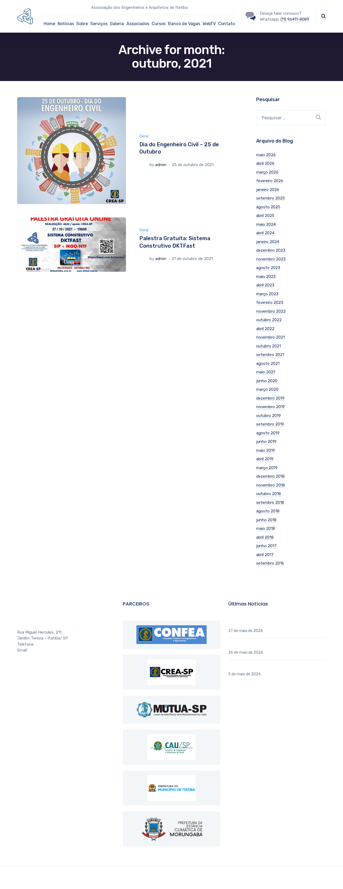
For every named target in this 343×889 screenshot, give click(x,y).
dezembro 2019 (270, 398)
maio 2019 (265, 450)
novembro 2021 (270, 337)
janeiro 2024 (267, 241)
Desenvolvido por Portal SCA (224, 877)
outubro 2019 (268, 415)
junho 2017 (266, 545)
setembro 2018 (270, 502)
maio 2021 (265, 372)
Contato (226, 23)
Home (49, 23)
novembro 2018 (270, 485)
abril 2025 (265, 215)
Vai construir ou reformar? (252, 666)
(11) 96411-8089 (295, 19)
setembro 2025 (270, 198)
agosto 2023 (268, 267)
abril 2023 (265, 285)
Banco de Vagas (184, 23)
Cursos (159, 23)
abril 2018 (265, 537)
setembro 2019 (270, 424)
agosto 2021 (267, 363)
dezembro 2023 (270, 250)
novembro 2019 (270, 406)
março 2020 (267, 389)
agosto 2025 (268, 207)
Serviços (98, 23)
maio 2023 (266, 276)
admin (160, 164)
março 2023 (267, 294)
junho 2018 (266, 520)
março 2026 (267, 172)
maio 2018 (265, 528)
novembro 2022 (271, 311)
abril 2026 (265, 163)
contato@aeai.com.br (48, 650)
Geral (143, 136)
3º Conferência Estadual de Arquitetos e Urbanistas (276, 645)
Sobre (82, 23)
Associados (137, 23)
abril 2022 (265, 328)
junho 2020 (266, 380)
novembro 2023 (271, 259)
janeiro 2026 (267, 189)
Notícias (66, 23)
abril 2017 (265, 554)
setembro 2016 (270, 563)
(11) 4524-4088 (49, 644)
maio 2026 (266, 154)
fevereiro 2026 (269, 180)
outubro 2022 (269, 319)
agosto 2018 (267, 511)
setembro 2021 (270, 354)
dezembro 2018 (270, 476)
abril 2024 (265, 233)
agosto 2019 (267, 433)
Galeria (117, 23)
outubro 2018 (268, 493)
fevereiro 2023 (269, 302)
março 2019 (267, 467)
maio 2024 (266, 224)
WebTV (209, 23)
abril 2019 (265, 459)
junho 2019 (266, 441)
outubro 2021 (268, 346)
